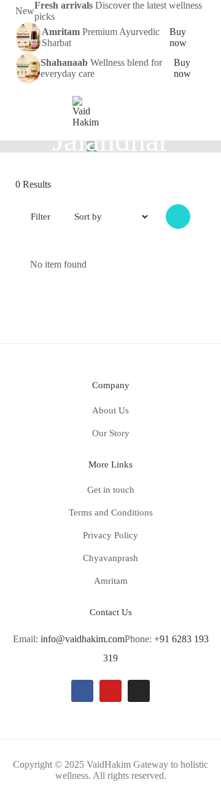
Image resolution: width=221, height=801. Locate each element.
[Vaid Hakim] (85, 111)
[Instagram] (139, 691)
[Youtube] (110, 691)
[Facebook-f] (82, 691)
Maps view (178, 216)
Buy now (178, 37)
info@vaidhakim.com (83, 639)
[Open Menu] (21, 112)
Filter (40, 216)
